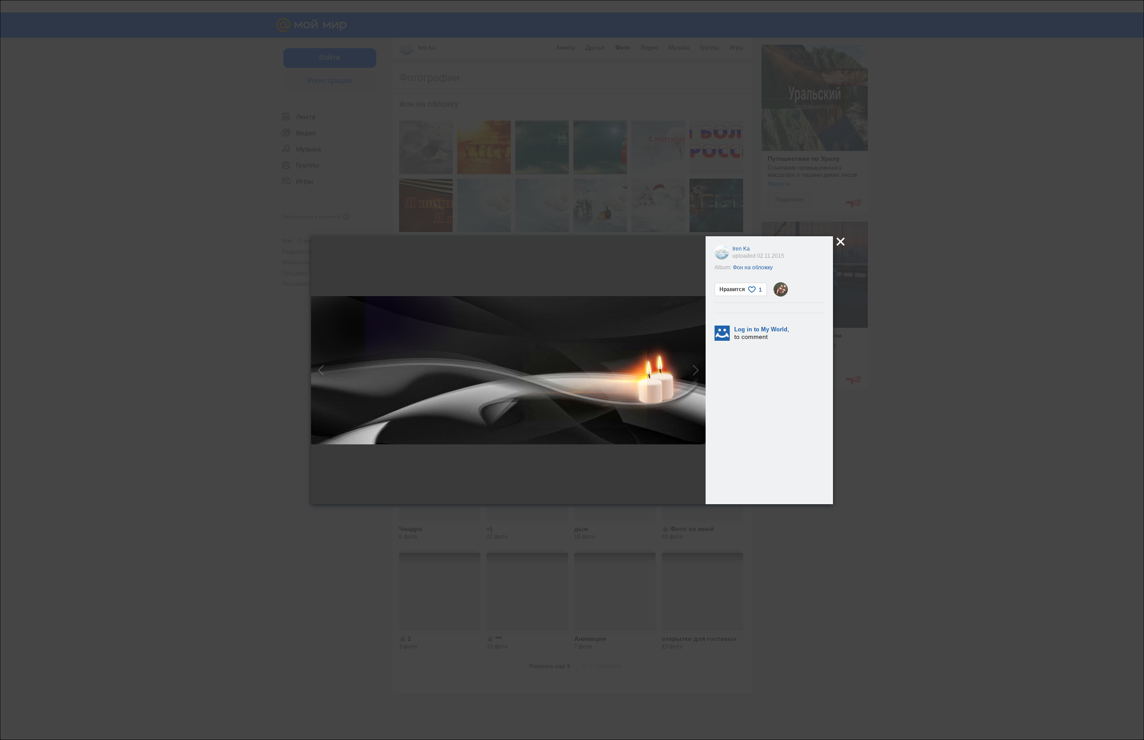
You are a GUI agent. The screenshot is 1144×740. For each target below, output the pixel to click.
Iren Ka (741, 249)
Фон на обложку (753, 267)
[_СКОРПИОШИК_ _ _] (781, 289)
